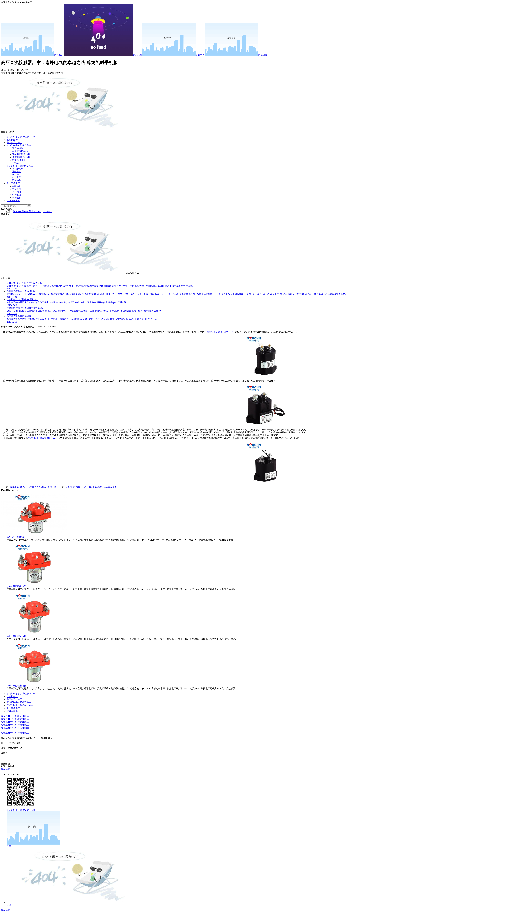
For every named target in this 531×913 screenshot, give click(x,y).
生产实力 (16, 195)
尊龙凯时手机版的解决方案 (20, 166)
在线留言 (58, 55)
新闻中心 (200, 55)
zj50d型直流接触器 (16, 537)
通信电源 (16, 171)
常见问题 (262, 55)
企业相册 (16, 192)
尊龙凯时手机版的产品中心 (20, 145)
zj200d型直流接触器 (16, 636)
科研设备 (16, 198)
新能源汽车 (17, 168)
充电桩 (15, 174)
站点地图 (137, 55)
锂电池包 (16, 180)
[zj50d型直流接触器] (34, 534)
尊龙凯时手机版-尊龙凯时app (21, 137)
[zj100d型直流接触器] (34, 584)
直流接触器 (12, 139)
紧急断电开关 (18, 160)
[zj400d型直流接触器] (34, 683)
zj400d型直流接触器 (16, 685)
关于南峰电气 (13, 183)
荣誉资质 (16, 189)
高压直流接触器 (14, 142)
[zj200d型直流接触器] (34, 633)
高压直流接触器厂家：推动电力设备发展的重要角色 (91, 487)
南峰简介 (16, 186)
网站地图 (5, 769)
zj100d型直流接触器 (16, 586)
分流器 (15, 163)
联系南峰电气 (13, 200)
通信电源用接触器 (21, 157)
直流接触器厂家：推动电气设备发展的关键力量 (33, 487)
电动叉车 (16, 177)
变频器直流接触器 (21, 154)
